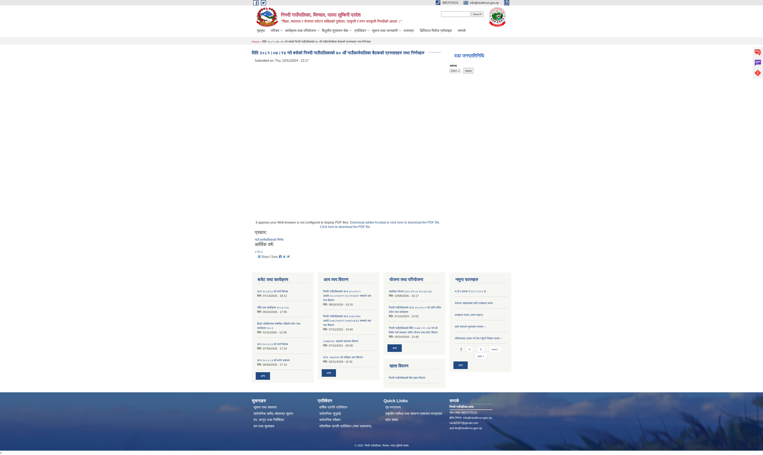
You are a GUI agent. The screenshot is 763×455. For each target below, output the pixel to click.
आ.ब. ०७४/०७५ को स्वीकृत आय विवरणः (343, 357)
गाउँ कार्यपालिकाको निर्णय (269, 239)
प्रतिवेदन (360, 31)
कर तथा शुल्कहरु (264, 426)
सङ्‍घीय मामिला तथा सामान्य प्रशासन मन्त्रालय (413, 414)
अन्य (263, 376)
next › (495, 349)
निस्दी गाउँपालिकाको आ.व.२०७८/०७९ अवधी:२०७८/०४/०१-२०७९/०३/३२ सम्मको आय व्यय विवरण (347, 321)
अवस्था (453, 65)
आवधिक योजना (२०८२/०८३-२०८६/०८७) (410, 291)
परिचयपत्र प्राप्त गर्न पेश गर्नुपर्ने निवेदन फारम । (478, 338)
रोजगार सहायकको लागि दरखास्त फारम (474, 303)
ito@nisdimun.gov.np (468, 428)
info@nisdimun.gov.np (477, 417)
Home (255, 41)
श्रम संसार (391, 420)
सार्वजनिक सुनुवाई (330, 414)
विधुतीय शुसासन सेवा (335, 31)
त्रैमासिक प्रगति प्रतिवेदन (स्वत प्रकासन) (345, 426)
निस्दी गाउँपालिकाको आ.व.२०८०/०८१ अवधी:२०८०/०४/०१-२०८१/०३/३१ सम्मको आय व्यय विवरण (347, 296)
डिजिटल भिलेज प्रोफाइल (436, 31)
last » (481, 356)
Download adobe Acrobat (368, 222)
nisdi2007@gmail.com (463, 423)
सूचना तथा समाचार (265, 407)
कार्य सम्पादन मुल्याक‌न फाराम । (470, 326)
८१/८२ (259, 251)
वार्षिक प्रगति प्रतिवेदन (333, 407)
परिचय (275, 31)
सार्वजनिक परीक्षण (329, 420)
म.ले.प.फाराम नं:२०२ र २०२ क (470, 291)
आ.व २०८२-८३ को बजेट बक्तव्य (273, 360)
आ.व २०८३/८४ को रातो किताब (272, 291)
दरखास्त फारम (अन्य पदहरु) (469, 314)
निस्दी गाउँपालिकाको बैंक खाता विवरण (407, 377)
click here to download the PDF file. (415, 222)
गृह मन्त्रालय (393, 407)
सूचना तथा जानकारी (385, 31)
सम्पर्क (462, 31)
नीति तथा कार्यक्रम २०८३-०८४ (273, 307)
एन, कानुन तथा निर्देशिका (269, 420)
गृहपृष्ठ (261, 31)
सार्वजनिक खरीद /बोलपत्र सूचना (273, 414)
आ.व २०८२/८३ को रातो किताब (272, 344)
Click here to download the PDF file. (345, 226)
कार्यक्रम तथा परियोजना (300, 31)
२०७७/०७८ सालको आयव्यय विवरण (340, 341)
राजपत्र (409, 31)
